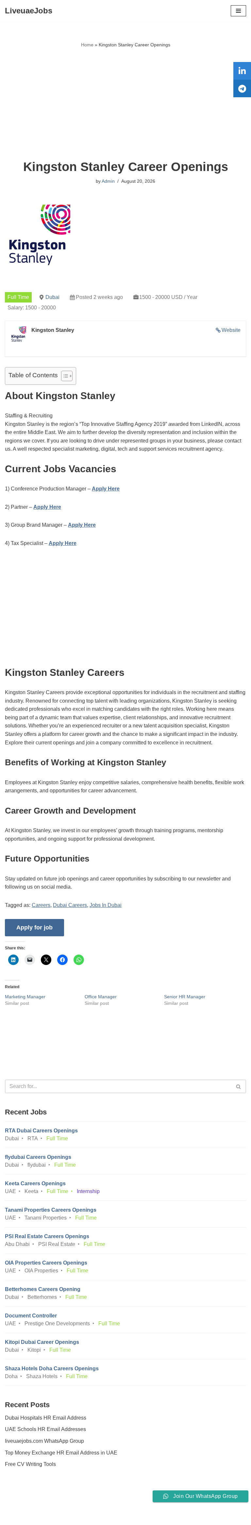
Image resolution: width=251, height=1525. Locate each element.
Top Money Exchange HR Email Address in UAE (61, 1452)
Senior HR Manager (184, 996)
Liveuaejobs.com (101, 1515)
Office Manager (101, 996)
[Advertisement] (125, 104)
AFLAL (162, 1515)
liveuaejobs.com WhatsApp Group (44, 1441)
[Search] (238, 1086)
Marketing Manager (25, 996)
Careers (41, 905)
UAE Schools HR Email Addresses (45, 1429)
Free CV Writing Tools (30, 1464)
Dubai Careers (70, 905)
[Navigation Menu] (238, 10)
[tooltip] (242, 71)
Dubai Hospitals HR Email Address (45, 1418)
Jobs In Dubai (106, 905)
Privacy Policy (22, 1501)
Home (87, 44)
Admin (108, 181)
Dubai (52, 297)
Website (231, 330)
